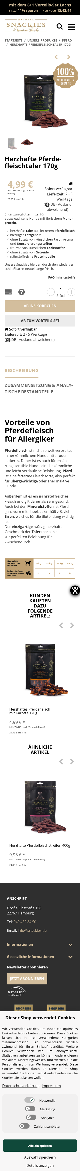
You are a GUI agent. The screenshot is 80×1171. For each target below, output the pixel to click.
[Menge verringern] (51, 292)
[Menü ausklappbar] (71, 26)
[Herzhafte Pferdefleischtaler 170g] (40, 98)
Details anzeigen (40, 1165)
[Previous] (61, 625)
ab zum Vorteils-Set (40, 320)
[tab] (40, 391)
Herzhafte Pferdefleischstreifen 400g (39, 845)
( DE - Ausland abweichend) (58, 207)
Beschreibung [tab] (21, 370)
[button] (40, 944)
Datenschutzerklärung (21, 1085)
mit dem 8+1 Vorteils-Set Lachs (40, 5)
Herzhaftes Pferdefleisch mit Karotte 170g (29, 711)
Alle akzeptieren (40, 1146)
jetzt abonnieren (27, 978)
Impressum (51, 1085)
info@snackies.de (32, 930)
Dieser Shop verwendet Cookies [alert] (40, 1018)
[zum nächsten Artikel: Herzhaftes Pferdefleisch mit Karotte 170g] (68, 57)
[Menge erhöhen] (71, 292)
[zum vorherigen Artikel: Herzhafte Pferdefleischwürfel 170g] (56, 57)
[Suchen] (59, 26)
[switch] (29, 1100)
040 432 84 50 (25, 921)
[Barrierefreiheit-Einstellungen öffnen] (75, 590)
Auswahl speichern (40, 1157)
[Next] (72, 625)
